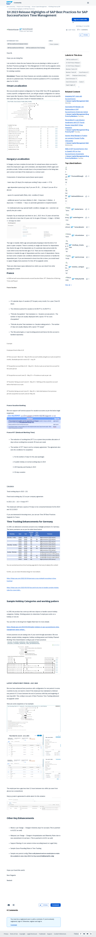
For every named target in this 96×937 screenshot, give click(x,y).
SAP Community (11, 6)
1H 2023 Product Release (72, 62)
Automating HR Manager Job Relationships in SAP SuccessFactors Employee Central (76, 109)
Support (49, 934)
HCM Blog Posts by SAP (54, 6)
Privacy (6, 934)
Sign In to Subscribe (80, 19)
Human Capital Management (39, 6)
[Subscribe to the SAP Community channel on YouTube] (87, 934)
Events (81, 82)
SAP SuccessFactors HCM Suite (16, 47)
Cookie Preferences (60, 934)
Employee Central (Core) (78, 75)
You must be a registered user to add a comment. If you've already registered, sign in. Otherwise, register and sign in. (32, 920)
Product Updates (54, 44)
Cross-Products (83, 72)
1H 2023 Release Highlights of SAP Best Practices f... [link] (21, 9)
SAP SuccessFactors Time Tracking (35, 47)
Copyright (22, 934)
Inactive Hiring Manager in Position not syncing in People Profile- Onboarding (76, 138)
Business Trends (70, 69)
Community (17, 2)
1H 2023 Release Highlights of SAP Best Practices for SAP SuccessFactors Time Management (47, 13)
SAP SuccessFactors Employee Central (18, 44)
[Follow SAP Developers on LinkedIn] (91, 934)
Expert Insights (70, 85)
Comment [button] (55, 905)
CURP (67, 75)
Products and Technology (23, 6)
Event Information (70, 78)
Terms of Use (14, 934)
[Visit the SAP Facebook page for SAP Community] (80, 934)
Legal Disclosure (32, 934)
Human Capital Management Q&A (77, 101)
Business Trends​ (70, 72)
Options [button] (73, 23)
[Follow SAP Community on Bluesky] (84, 934)
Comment (14, 925)
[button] (80, 35)
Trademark (42, 934)
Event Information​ (70, 82)
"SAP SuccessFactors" (71, 59)
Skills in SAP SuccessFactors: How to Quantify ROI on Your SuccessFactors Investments (76, 151)
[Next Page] (78, 87)
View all (67, 285)
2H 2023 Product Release (72, 66)
